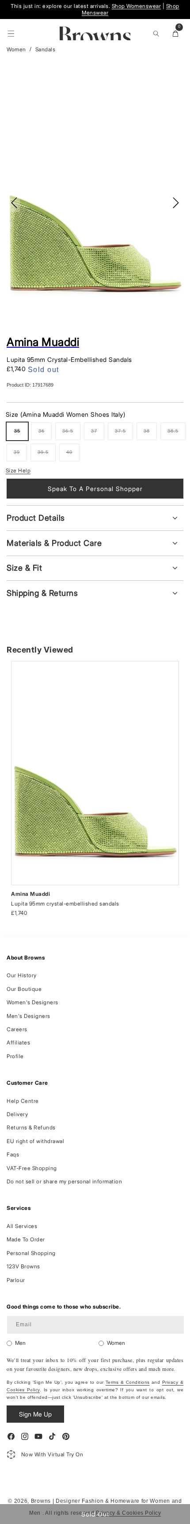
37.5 (124, 434)
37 (97, 434)
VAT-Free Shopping (32, 1168)
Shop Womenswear (136, 6)
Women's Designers (32, 1002)
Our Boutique (24, 989)
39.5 (47, 455)
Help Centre (23, 1101)
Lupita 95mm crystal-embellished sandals (65, 903)
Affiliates (18, 1042)
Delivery (17, 1114)
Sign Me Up (35, 1414)
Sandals (45, 49)
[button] (11, 34)
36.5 (71, 434)
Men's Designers (28, 1016)
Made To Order (26, 1239)
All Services (22, 1226)
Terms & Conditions (128, 1382)
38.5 (176, 434)
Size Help (18, 470)
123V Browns (23, 1266)
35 (21, 434)
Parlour (16, 1280)
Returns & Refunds (31, 1127)
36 (45, 434)
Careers (17, 1029)
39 (20, 455)
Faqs (13, 1154)
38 (150, 434)
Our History (22, 975)
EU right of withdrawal (35, 1141)
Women (16, 49)
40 (73, 455)
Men (20, 1343)
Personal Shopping (31, 1253)
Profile (15, 1056)
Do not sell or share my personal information (64, 1181)
